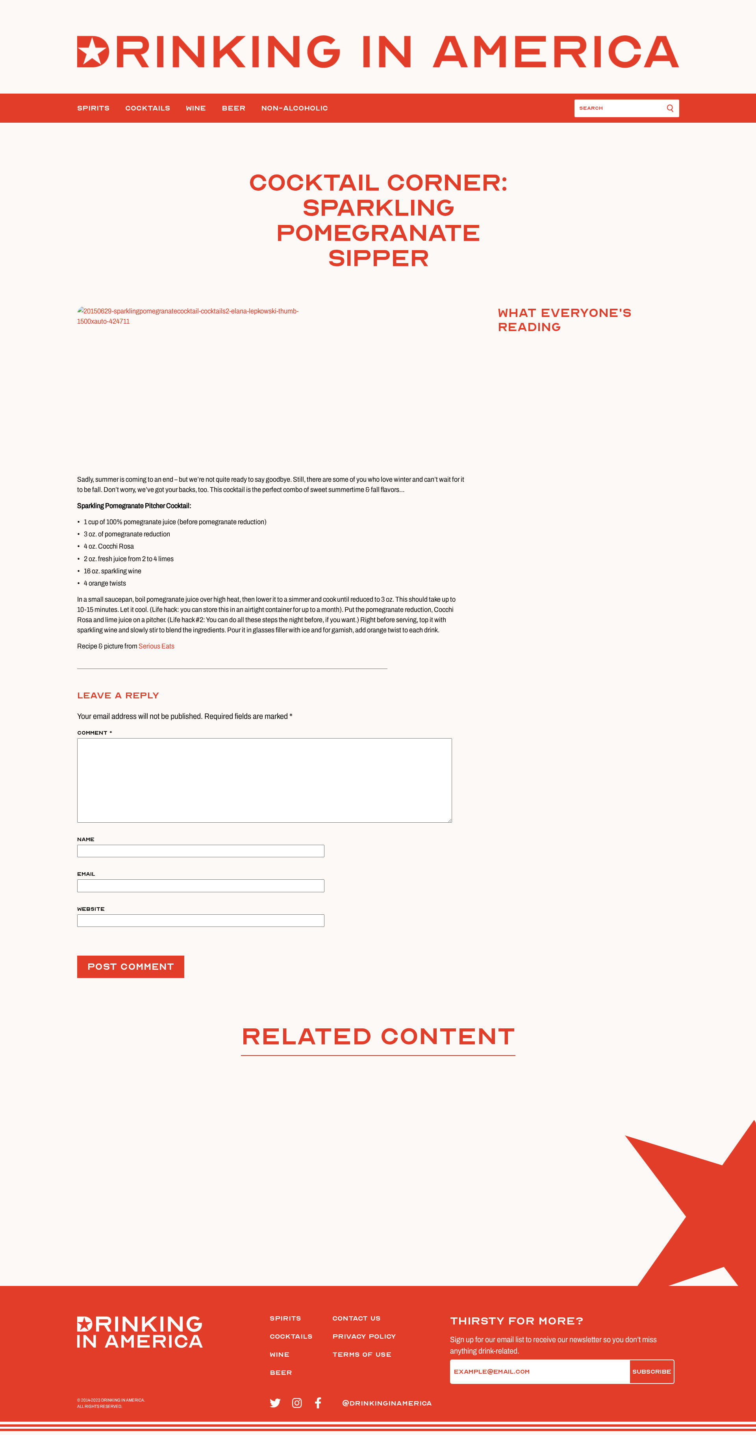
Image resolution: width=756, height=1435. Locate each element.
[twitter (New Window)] (277, 1403)
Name (85, 839)
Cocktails (147, 108)
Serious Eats (156, 646)
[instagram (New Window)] (299, 1403)
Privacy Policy (364, 1336)
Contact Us (356, 1318)
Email (86, 874)
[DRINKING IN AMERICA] (378, 51)
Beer (233, 108)
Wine (196, 108)
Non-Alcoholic (294, 108)
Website (91, 909)
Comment (94, 732)
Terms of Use (361, 1354)
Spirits (93, 108)
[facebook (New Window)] (321, 1403)
